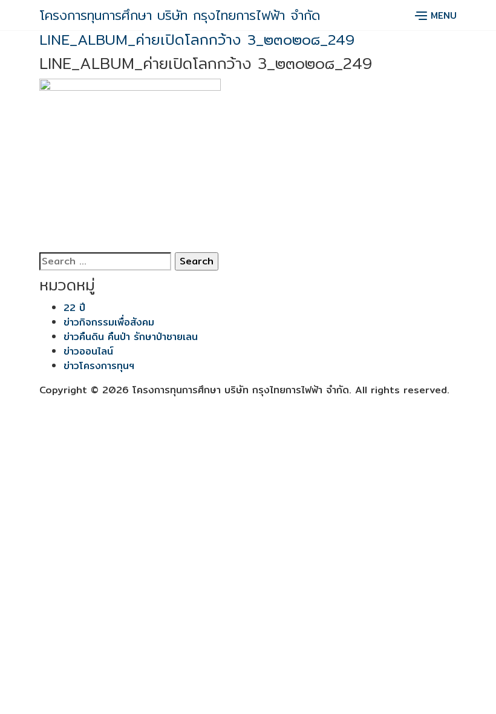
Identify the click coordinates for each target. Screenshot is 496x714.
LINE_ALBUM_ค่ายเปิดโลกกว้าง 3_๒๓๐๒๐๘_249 (196, 39)
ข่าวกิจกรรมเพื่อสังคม (109, 322)
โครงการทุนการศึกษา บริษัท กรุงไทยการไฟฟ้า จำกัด (179, 15)
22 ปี (74, 307)
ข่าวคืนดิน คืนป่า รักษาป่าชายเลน (131, 336)
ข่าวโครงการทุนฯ (99, 365)
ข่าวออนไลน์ (88, 351)
